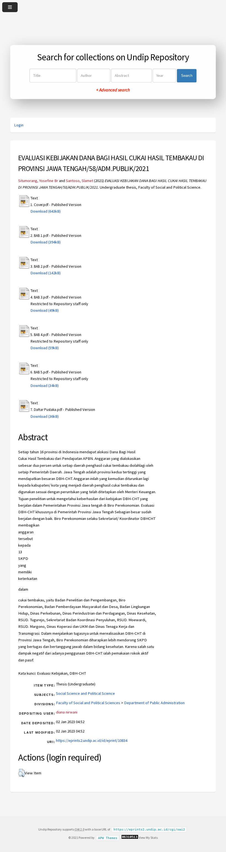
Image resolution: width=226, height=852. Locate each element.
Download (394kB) (45, 242)
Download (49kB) (44, 310)
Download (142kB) (45, 272)
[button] (21, 773)
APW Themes (107, 838)
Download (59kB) (44, 347)
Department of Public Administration (154, 702)
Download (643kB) (45, 211)
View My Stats (148, 837)
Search (186, 76)
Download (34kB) (44, 385)
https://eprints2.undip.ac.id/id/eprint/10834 (91, 740)
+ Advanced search (113, 90)
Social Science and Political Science (85, 693)
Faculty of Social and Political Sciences (88, 702)
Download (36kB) (44, 416)
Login (18, 125)
